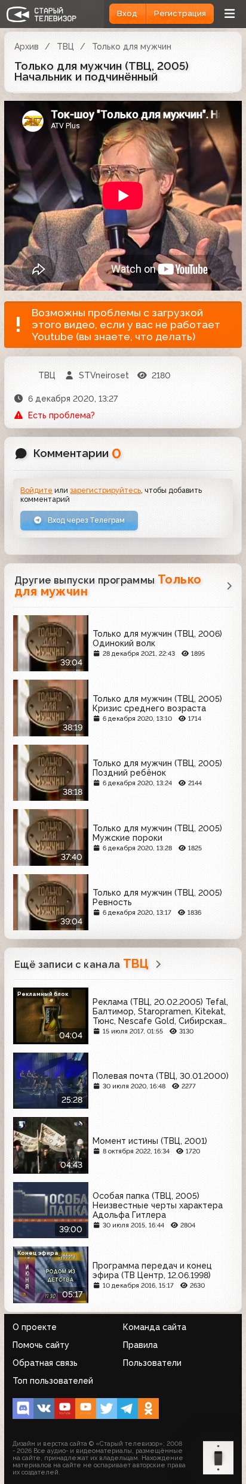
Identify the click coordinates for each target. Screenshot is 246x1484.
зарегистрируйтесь (105, 490)
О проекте (35, 1327)
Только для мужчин (131, 46)
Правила (140, 1345)
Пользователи (152, 1363)
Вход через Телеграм (85, 520)
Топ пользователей (53, 1381)
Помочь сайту (41, 1345)
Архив (26, 46)
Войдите (36, 490)
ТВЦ (65, 46)
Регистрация (180, 13)
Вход (127, 13)
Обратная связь (45, 1363)
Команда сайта (154, 1327)
